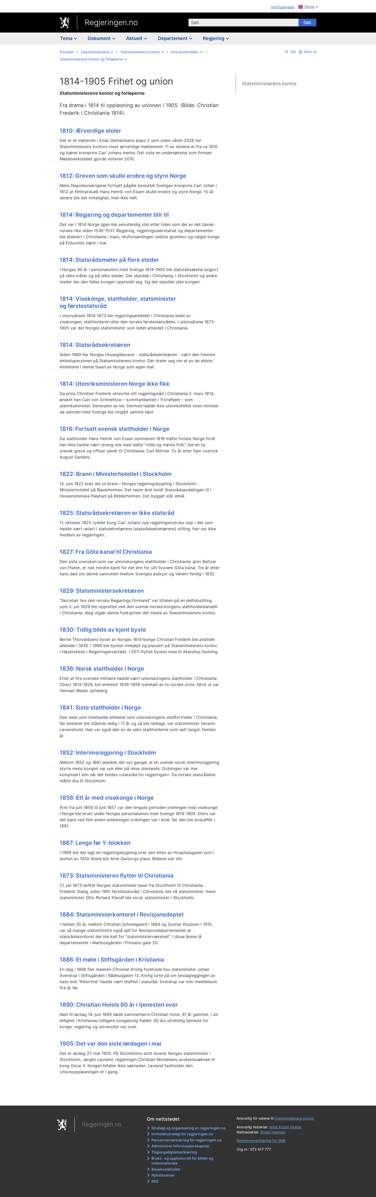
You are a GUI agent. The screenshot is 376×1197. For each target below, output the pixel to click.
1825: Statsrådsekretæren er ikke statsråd (117, 512)
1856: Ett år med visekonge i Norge (107, 797)
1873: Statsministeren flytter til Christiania (117, 875)
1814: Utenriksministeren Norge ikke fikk (115, 383)
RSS (154, 1181)
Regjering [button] (214, 38)
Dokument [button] (100, 38)
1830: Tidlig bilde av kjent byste (103, 629)
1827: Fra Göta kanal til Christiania (106, 551)
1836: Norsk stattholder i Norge (102, 668)
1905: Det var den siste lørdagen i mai (110, 1043)
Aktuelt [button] (134, 38)
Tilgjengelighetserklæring (174, 1152)
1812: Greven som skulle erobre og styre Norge (123, 175)
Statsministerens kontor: (294, 1118)
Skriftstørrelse (282, 7)
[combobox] (243, 22)
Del (292, 51)
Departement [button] (173, 38)
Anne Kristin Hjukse (285, 1127)
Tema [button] (66, 38)
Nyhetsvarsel (162, 1175)
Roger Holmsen (273, 1132)
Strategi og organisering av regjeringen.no (188, 1128)
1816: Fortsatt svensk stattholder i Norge (114, 428)
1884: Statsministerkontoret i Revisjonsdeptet (122, 914)
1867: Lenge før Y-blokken (95, 842)
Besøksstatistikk (165, 1169)
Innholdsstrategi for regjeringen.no (182, 1134)
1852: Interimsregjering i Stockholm (108, 752)
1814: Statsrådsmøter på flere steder (109, 259)
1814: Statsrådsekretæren (95, 344)
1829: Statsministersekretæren (102, 590)
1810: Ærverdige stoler (90, 130)
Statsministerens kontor (269, 84)
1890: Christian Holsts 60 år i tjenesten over (119, 1004)
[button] (97, 52)
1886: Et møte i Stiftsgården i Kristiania (112, 959)
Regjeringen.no (111, 22)
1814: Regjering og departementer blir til (114, 214)
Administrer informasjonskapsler (180, 1146)
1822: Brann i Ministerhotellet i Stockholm (116, 474)
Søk (307, 22)
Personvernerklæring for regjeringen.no (186, 1140)
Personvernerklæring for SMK (261, 1140)
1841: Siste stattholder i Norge (100, 707)
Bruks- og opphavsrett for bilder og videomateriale (182, 1160)
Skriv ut (310, 51)
